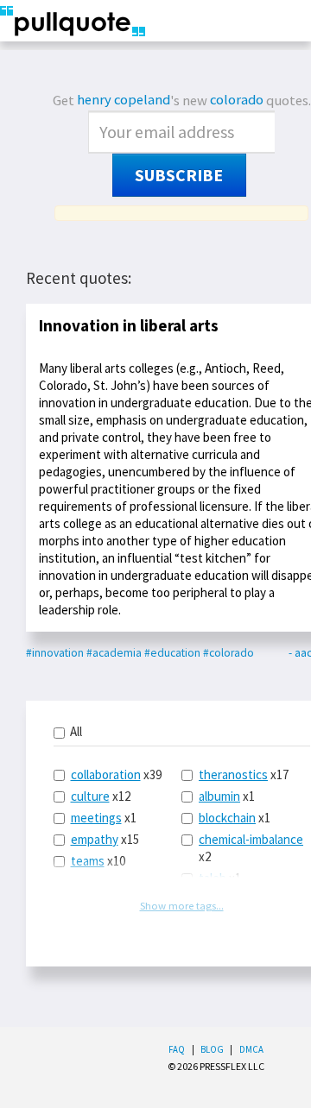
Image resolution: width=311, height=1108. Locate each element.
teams (88, 861)
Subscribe (179, 175)
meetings (96, 817)
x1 (103, 817)
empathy (94, 839)
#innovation (55, 652)
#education (172, 652)
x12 (100, 796)
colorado (236, 100)
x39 (116, 774)
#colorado (228, 652)
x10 (98, 861)
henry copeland (123, 100)
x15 (105, 839)
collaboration (106, 774)
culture (90, 796)
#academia (114, 652)
